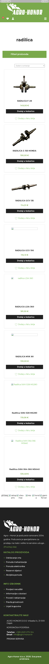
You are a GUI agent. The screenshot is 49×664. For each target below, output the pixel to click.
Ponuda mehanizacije (16, 562)
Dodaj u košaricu (25, 111)
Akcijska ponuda (14, 575)
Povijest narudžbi (14, 589)
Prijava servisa (15, 639)
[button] (45, 18)
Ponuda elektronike (15, 566)
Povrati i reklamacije (15, 598)
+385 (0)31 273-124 (25, 632)
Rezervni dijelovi (14, 571)
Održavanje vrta (13, 558)
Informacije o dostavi (16, 593)
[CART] (2, 18)
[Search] (42, 18)
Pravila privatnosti (14, 602)
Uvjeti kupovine (13, 606)
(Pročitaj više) (10, 547)
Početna (7, 28)
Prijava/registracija (13, 19)
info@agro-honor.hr (23, 634)
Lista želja (8, 19)
